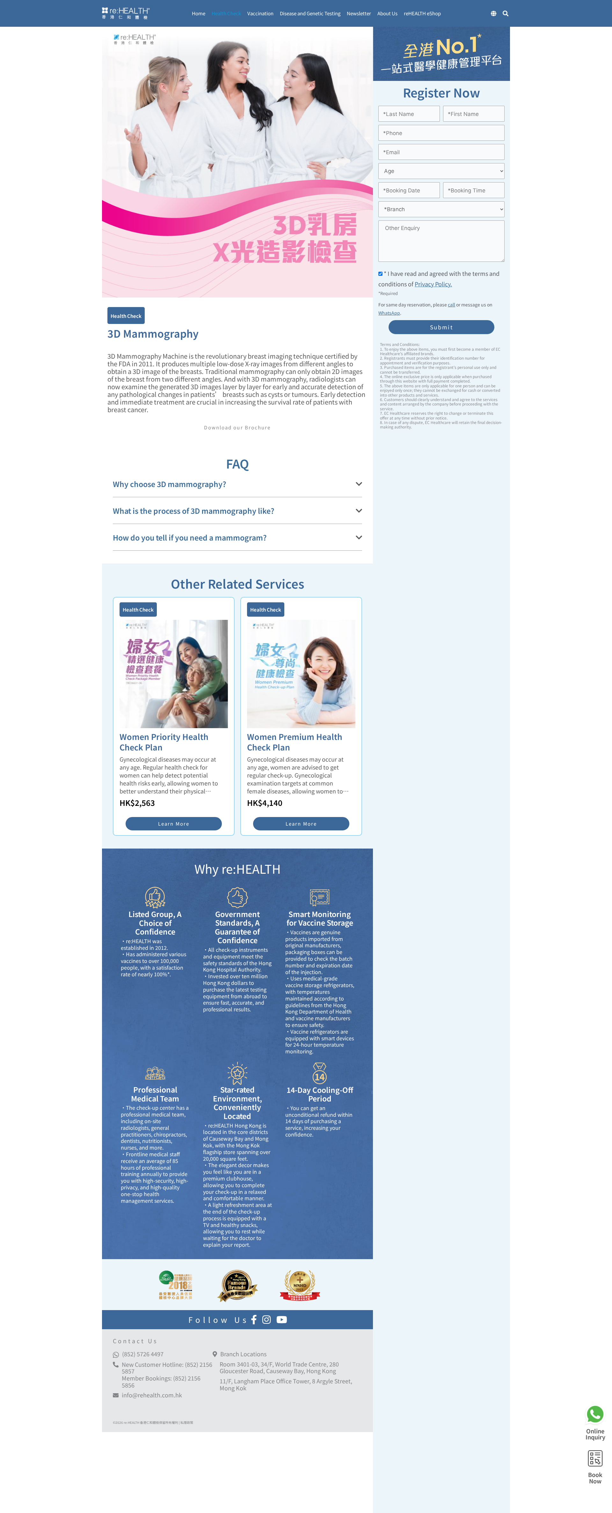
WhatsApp (389, 313)
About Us (387, 13)
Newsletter (359, 13)
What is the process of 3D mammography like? (193, 510)
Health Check (226, 13)
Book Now (595, 1477)
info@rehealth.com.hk (152, 1395)
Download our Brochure (237, 427)
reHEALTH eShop (422, 13)
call (451, 304)
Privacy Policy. (433, 284)
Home (198, 13)
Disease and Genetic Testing (310, 13)
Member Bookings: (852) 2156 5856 (161, 1381)
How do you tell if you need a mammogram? (190, 537)
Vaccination (260, 13)
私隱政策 (186, 1422)
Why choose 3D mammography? (169, 484)
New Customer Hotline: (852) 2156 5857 (167, 1367)
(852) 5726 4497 (143, 1354)
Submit (441, 327)
